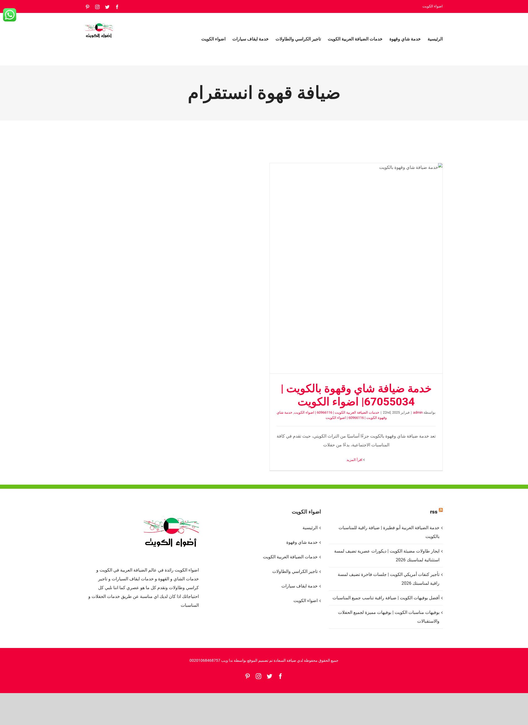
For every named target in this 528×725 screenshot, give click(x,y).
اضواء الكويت (305, 600)
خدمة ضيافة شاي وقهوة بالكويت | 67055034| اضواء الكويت (356, 268)
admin (418, 412)
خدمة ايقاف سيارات (299, 586)
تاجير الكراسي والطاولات (294, 571)
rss (434, 512)
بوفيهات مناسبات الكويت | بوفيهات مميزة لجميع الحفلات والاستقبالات (388, 617)
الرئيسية (309, 527)
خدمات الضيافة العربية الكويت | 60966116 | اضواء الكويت (336, 412)
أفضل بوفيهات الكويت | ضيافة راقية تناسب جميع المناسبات (385, 597)
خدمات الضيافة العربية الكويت (290, 556)
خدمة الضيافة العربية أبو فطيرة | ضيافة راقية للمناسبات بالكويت (389, 532)
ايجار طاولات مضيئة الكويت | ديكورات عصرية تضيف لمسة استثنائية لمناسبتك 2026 (386, 555)
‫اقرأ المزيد (354, 460)
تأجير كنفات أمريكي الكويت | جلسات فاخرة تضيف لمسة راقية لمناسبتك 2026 (388, 579)
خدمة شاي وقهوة (301, 542)
